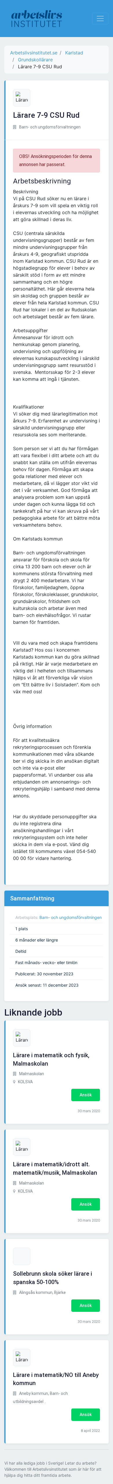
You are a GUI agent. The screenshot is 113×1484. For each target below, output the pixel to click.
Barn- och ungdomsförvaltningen (70, 917)
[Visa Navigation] (100, 18)
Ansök (86, 1095)
